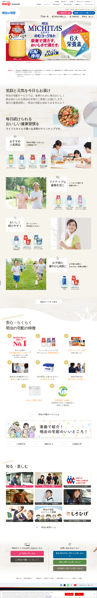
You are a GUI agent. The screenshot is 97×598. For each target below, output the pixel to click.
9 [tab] (68, 62)
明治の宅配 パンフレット (28, 560)
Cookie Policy (48, 596)
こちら (94, 9)
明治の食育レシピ (48, 527)
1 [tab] (15, 62)
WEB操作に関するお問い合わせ (70, 568)
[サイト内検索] (94, 1)
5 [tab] (42, 62)
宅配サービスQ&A (49, 578)
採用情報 (57, 1)
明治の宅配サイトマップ (63, 578)
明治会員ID (63, 1)
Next (90, 41)
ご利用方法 (20, 444)
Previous (7, 41)
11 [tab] (81, 62)
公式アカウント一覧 (84, 585)
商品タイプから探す (48, 302)
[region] (48, 594)
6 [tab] (48, 62)
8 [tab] (61, 62)
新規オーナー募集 (77, 578)
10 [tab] (74, 62)
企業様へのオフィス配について (84, 13)
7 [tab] (55, 62)
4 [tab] (35, 62)
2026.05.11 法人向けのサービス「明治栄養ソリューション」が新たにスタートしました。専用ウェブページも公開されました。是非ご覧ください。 (51, 75)
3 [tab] (28, 62)
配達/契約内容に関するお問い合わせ (70, 554)
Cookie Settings (69, 594)
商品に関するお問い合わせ (70, 562)
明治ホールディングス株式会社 (83, 1)
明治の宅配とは (28, 578)
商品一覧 (18, 578)
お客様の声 (77, 444)
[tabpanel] (48, 41)
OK (79, 594)
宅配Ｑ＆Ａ (48, 444)
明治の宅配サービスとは (48, 414)
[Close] (94, 594)
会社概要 (71, 1)
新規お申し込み (66, 13)
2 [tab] (22, 62)
